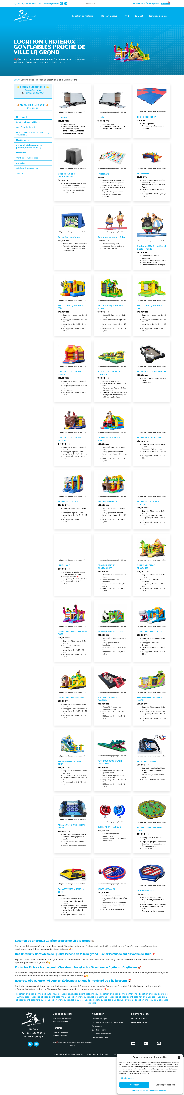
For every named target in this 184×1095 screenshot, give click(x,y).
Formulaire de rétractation (98, 1054)
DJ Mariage (97, 1026)
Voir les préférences (165, 1084)
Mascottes (21, 152)
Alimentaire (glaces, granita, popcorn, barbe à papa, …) (29, 146)
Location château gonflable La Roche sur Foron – (110, 999)
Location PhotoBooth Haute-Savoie (107, 1022)
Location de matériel (82, 16)
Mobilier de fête (23, 140)
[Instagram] (65, 3)
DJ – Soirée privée (100, 1030)
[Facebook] (61, 3)
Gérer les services (127, 1078)
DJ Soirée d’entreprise (101, 1033)
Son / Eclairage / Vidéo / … (28, 122)
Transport (21, 173)
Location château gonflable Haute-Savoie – (38, 993)
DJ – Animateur (109, 16)
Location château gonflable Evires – (66, 999)
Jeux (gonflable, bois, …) (27, 127)
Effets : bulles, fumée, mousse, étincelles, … (30, 133)
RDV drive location (139, 1022)
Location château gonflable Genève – (119, 993)
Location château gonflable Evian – (50, 996)
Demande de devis (158, 16)
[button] (179, 1057)
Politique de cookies (140, 1090)
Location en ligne (99, 1018)
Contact (138, 16)
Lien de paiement (139, 1018)
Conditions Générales (157, 1090)
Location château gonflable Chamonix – (89, 996)
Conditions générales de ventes (68, 1054)
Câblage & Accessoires (27, 168)
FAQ (127, 16)
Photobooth (21, 117)
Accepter (134, 1084)
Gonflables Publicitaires (27, 158)
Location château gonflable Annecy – (81, 993)
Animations (21, 163)
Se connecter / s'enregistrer (146, 3)
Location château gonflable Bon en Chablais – (134, 996)
